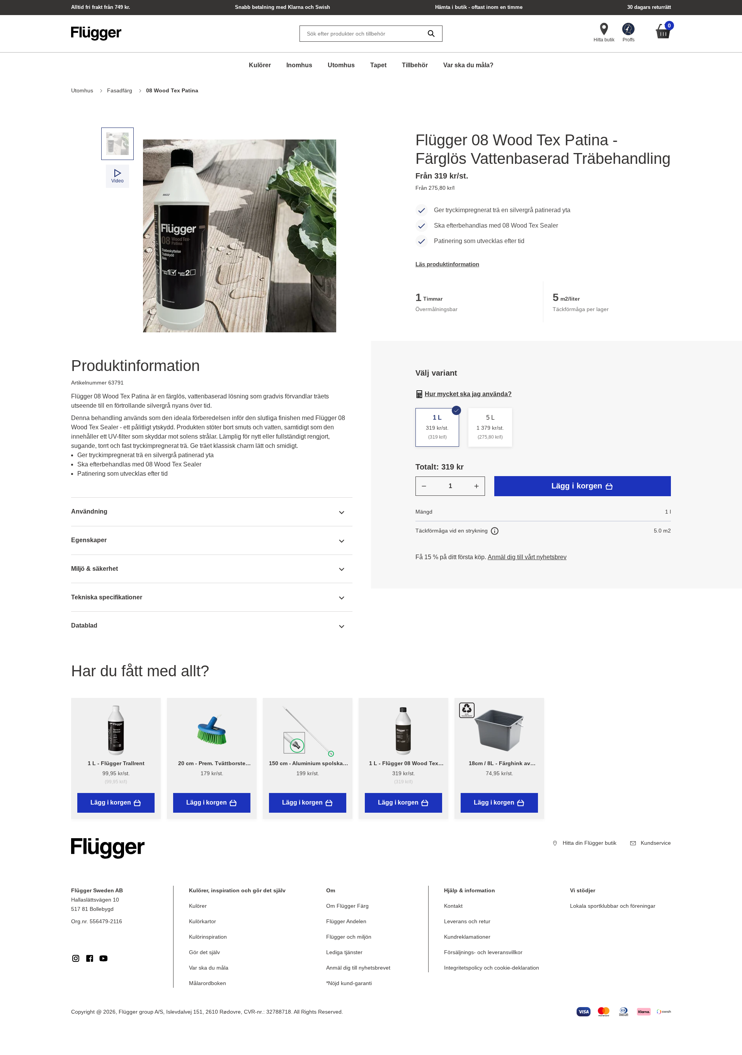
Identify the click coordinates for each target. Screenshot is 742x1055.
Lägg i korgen (577, 486)
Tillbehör (415, 65)
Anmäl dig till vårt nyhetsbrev (527, 557)
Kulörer (260, 65)
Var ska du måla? (468, 65)
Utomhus (341, 65)
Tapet (378, 65)
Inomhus (299, 65)
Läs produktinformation (447, 264)
